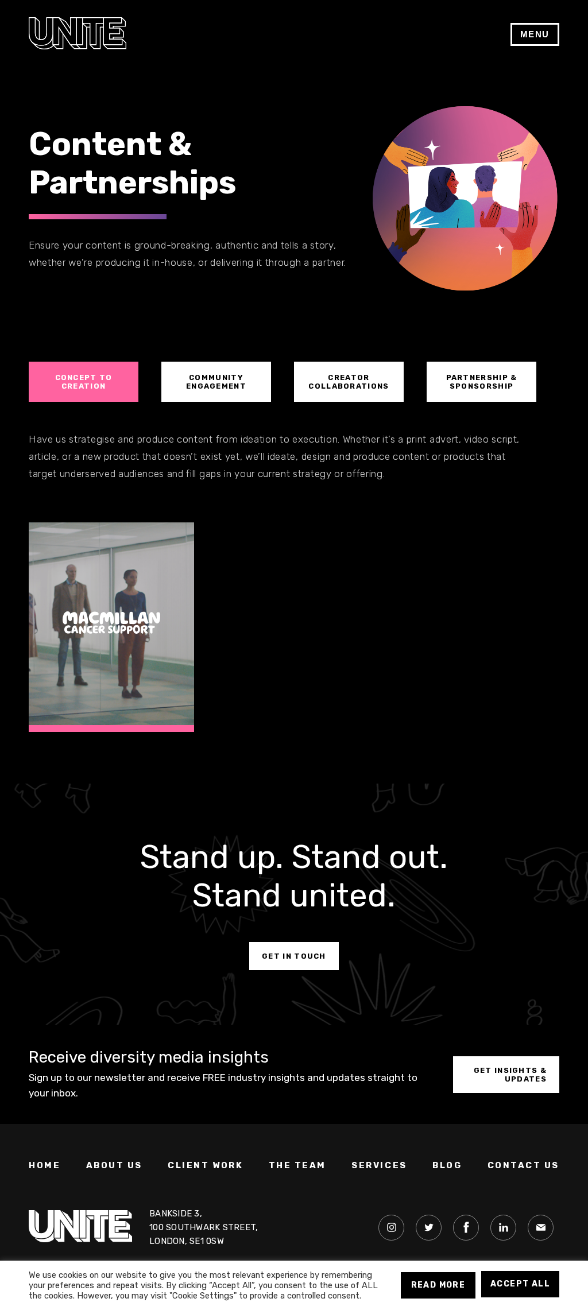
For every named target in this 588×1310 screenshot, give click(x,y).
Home (44, 1165)
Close (552, 28)
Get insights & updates (510, 1074)
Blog (447, 1165)
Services (379, 1165)
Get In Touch (294, 956)
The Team (297, 1165)
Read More (438, 1285)
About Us (114, 1165)
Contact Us (524, 1165)
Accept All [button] (520, 1284)
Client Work (205, 1165)
